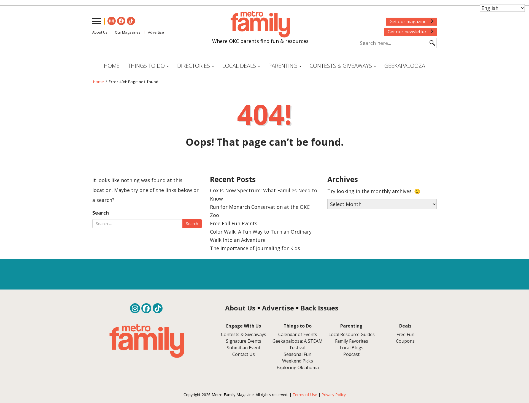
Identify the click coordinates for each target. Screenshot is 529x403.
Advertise (156, 32)
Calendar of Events (297, 334)
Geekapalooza (404, 65)
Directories (194, 65)
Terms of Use (305, 394)
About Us (99, 32)
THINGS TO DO (147, 65)
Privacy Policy (334, 394)
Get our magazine (409, 21)
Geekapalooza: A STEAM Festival (297, 344)
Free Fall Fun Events (233, 223)
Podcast (351, 354)
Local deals (239, 65)
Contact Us (243, 354)
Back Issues (319, 307)
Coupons (405, 341)
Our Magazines (128, 32)
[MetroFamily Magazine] (260, 24)
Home (112, 65)
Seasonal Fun (297, 354)
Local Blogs (351, 348)
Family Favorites (351, 341)
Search (100, 212)
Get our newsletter (408, 32)
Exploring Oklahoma (298, 367)
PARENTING (283, 65)
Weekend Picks (297, 361)
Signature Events (243, 341)
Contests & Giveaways (341, 65)
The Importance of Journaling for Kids (255, 248)
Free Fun (405, 334)
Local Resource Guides (351, 334)
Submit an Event (243, 348)
